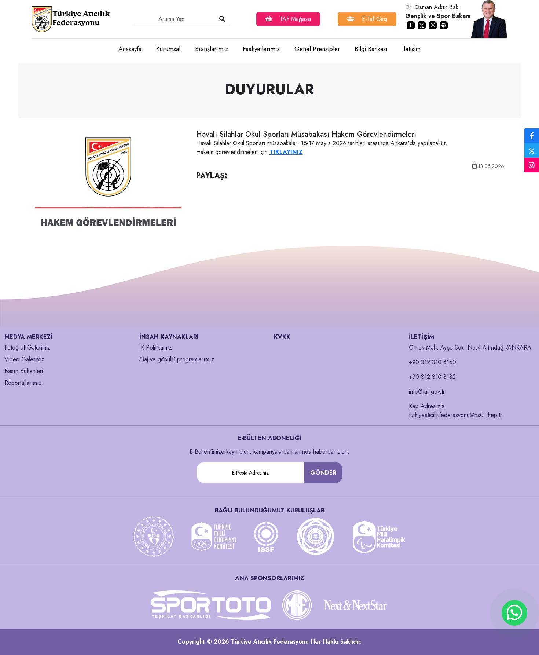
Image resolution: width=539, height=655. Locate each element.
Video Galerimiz (24, 359)
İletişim (411, 48)
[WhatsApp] (514, 613)
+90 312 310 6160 (432, 362)
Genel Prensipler (317, 48)
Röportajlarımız (23, 382)
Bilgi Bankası (371, 48)
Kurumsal (168, 48)
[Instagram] (531, 165)
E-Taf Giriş (373, 19)
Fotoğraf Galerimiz (27, 347)
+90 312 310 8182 (432, 377)
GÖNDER (323, 472)
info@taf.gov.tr (427, 391)
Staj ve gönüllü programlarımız (176, 359)
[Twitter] (531, 150)
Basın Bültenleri (23, 371)
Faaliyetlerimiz (261, 48)
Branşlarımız (211, 48)
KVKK (282, 337)
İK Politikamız (155, 347)
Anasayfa (130, 48)
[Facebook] (531, 136)
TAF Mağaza (294, 19)
